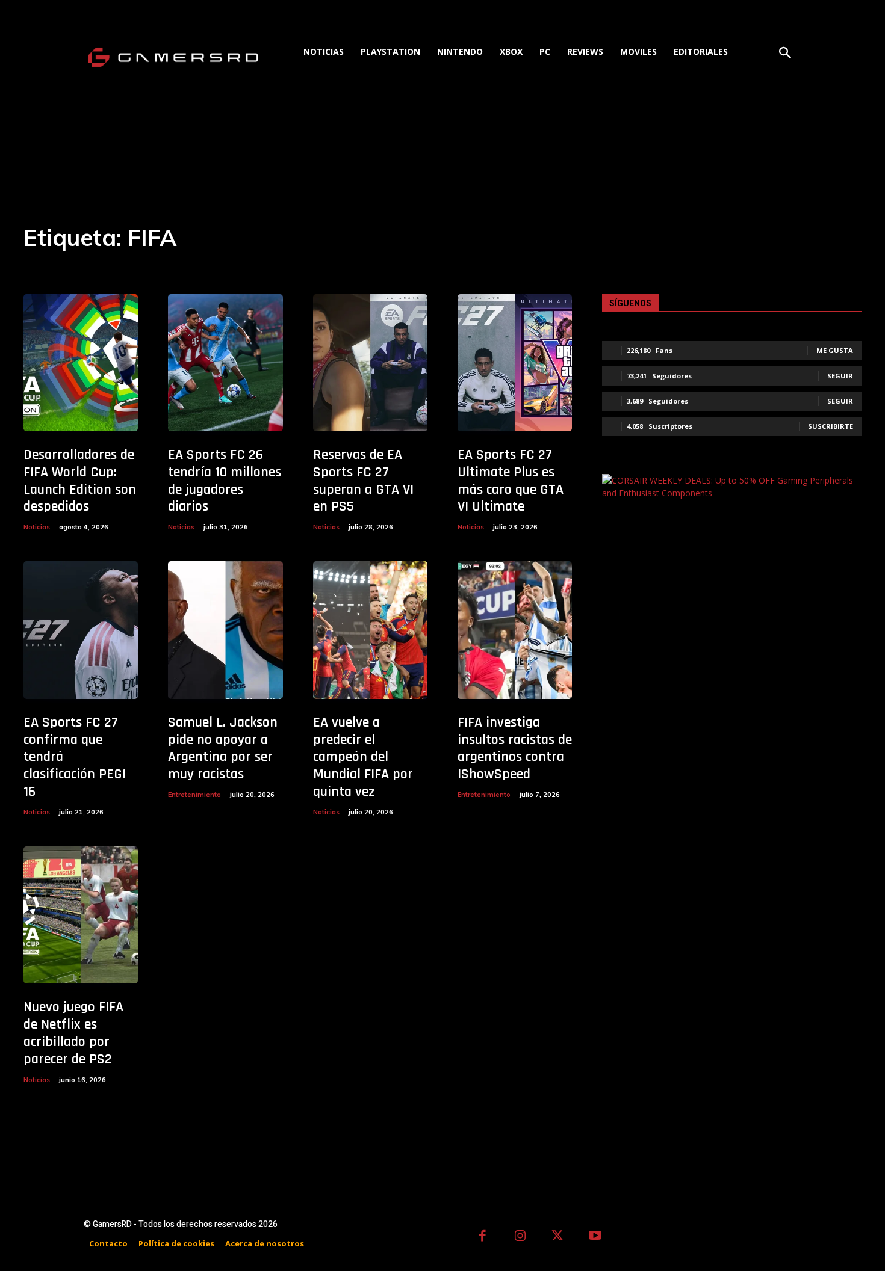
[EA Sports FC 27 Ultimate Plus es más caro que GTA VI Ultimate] (515, 362)
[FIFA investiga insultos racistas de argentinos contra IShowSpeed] (515, 629)
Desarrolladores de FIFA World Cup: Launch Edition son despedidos (79, 480)
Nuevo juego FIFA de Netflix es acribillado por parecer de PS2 (73, 1033)
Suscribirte (830, 426)
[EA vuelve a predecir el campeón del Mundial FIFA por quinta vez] (370, 629)
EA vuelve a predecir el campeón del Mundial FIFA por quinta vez (363, 757)
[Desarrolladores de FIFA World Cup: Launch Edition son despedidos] (80, 362)
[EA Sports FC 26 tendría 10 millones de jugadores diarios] (225, 362)
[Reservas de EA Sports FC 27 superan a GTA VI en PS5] (370, 362)
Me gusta (834, 350)
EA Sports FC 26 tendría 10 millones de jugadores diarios (224, 480)
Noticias (36, 527)
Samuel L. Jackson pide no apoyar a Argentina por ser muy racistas (223, 748)
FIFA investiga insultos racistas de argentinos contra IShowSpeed (515, 748)
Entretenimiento (194, 794)
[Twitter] (558, 1237)
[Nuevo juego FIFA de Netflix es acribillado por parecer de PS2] (80, 914)
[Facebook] (482, 1237)
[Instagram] (520, 1237)
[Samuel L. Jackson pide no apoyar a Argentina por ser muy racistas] (225, 629)
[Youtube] (596, 1237)
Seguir (840, 375)
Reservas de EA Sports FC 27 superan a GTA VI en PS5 (363, 480)
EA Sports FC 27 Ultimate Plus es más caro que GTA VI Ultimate (511, 480)
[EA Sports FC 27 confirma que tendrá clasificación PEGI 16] (80, 629)
